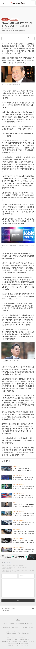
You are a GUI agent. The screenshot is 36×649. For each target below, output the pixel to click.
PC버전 (18, 619)
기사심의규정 (24, 627)
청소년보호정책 (6, 627)
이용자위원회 (29, 623)
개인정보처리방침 (20, 623)
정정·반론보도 (15, 627)
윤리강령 (12, 623)
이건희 (20, 60)
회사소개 (5, 623)
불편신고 (31, 627)
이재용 (10, 329)
